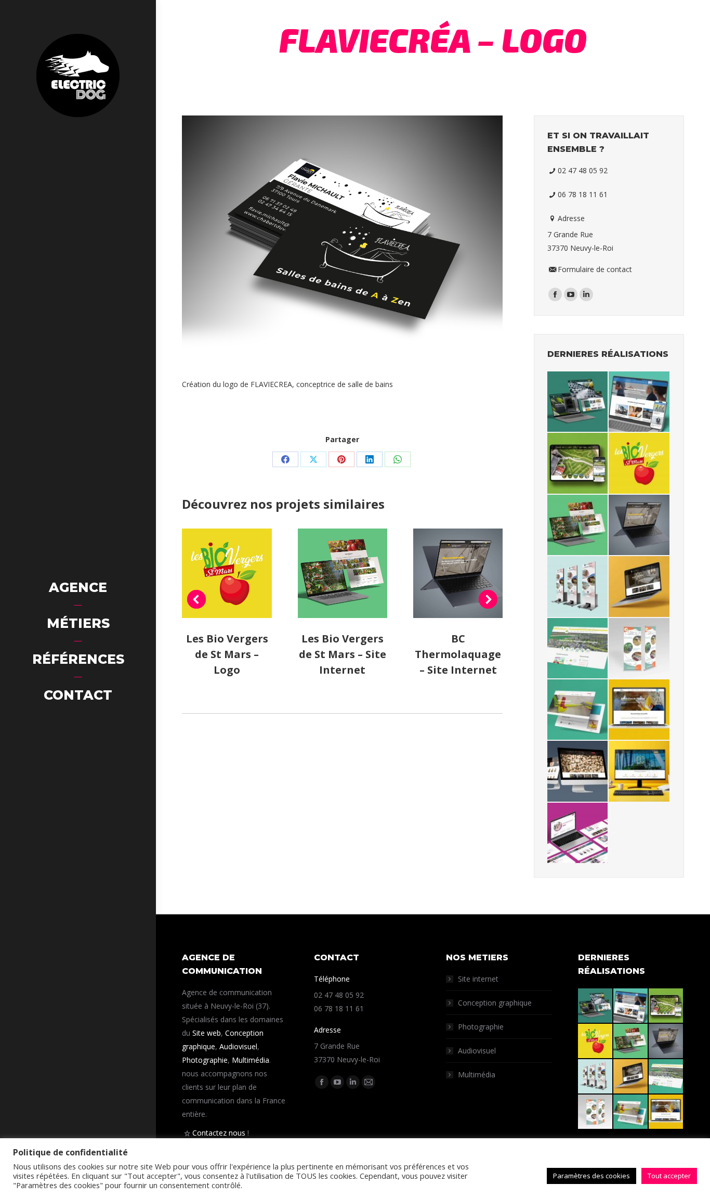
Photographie (205, 1060)
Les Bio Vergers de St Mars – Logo (227, 654)
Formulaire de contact (595, 269)
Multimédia (250, 1060)
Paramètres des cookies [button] (591, 1175)
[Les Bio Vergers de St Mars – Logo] (639, 463)
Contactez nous (218, 1133)
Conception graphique (495, 1003)
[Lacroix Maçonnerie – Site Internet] (639, 710)
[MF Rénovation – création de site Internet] (578, 402)
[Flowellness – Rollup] (578, 586)
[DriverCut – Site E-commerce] (578, 710)
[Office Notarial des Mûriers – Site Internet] (639, 771)
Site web (206, 1033)
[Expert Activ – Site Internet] (578, 833)
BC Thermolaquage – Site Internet (458, 654)
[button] (196, 599)
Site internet (478, 979)
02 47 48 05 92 (583, 170)
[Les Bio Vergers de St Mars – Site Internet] (578, 525)
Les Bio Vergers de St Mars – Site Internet (342, 654)
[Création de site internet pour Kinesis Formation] (639, 402)
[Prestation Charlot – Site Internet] (578, 771)
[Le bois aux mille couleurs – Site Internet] (639, 586)
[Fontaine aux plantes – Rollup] (639, 648)
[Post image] (226, 573)
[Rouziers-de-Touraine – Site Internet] (578, 648)
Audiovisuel (238, 1046)
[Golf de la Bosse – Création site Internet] (578, 463)
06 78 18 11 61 (583, 194)
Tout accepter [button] (669, 1175)
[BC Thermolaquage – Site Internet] (639, 525)
